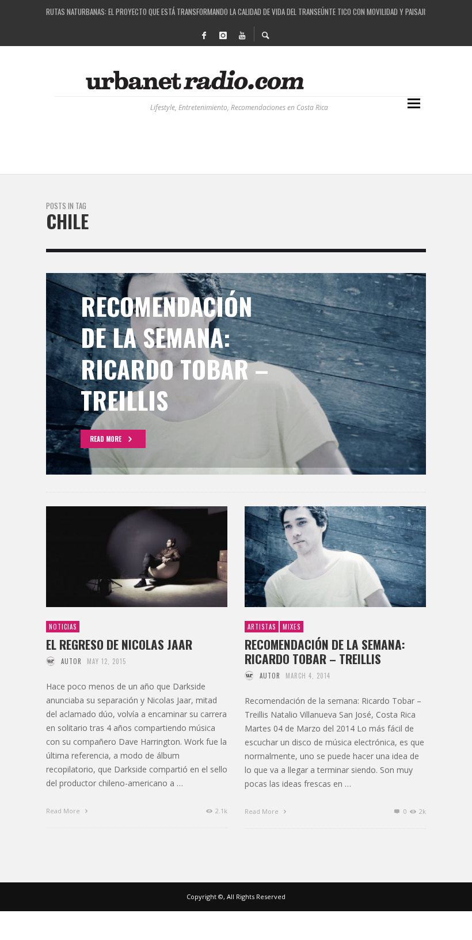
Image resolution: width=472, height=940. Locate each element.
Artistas (262, 626)
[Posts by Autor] (50, 661)
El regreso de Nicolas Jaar (119, 644)
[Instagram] (222, 34)
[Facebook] (203, 34)
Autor (71, 661)
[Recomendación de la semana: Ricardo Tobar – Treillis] (317, 556)
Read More (64, 810)
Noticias (63, 626)
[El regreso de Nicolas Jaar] (119, 556)
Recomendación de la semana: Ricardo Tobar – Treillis (325, 651)
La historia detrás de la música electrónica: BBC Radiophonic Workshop (236, 15)
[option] (236, 374)
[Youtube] (241, 34)
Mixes (291, 626)
